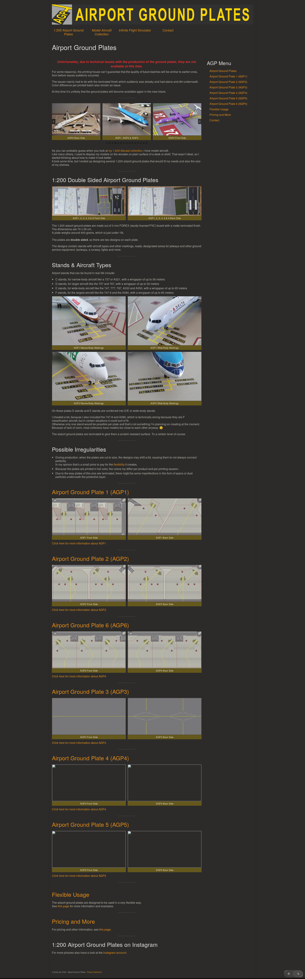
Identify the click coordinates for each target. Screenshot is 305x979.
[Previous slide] (53, 121)
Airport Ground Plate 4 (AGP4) (90, 758)
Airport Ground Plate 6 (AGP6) (90, 625)
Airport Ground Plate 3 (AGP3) (90, 691)
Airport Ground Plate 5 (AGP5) (90, 824)
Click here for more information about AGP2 (79, 610)
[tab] (107, 143)
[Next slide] (200, 121)
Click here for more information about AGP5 (79, 876)
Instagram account (114, 953)
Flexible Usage (70, 894)
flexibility (119, 464)
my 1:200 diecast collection (125, 151)
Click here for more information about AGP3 (79, 743)
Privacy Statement (94, 972)
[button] (76, 121)
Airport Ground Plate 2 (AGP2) (90, 558)
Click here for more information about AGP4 (79, 809)
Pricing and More (73, 921)
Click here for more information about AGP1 (79, 543)
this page (63, 906)
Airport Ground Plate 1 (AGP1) (90, 492)
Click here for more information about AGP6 (79, 676)
